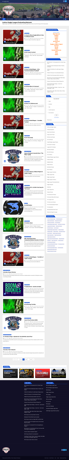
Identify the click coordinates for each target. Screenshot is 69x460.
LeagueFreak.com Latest (53, 59)
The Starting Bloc (27, 50)
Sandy (56, 47)
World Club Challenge (50, 406)
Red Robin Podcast (50, 167)
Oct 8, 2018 (27, 156)
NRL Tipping (48, 394)
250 (31, 359)
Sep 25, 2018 (6, 351)
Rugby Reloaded (27, 33)
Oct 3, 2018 (27, 224)
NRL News (28, 383)
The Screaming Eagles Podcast (52, 204)
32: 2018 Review (28, 205)
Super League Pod (50, 189)
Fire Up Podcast (50, 139)
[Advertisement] (12, 388)
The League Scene (50, 199)
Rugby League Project (56, 44)
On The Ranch (49, 154)
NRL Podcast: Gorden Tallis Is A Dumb (30, 439)
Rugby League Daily (50, 174)
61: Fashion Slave (28, 223)
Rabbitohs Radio (50, 162)
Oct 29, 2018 (27, 72)
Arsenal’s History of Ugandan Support (30, 431)
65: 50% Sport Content (30, 52)
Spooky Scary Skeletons (23, 372)
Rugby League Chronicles (51, 172)
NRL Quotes (48, 403)
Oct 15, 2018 (27, 123)
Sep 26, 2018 (27, 288)
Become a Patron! (56, 32)
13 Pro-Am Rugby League (51, 127)
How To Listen (10, 19)
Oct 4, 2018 (27, 190)
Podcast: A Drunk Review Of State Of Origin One (55, 81)
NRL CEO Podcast (50, 152)
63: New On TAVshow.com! (31, 103)
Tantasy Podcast (50, 192)
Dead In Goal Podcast (51, 132)
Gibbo (56, 54)
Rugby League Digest (51, 177)
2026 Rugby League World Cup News (52, 410)
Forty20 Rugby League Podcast (52, 142)
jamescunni (56, 41)
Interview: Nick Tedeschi (9, 349)
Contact (30, 19)
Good (50, 101)
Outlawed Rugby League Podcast (53, 157)
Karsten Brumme (56, 50)
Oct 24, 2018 (27, 88)
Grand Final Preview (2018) (30, 320)
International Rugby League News (52, 408)
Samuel (56, 45)
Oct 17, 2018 (27, 105)
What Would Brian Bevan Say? (52, 209)
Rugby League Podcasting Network (37, 38)
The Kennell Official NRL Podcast (53, 197)
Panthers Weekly (50, 159)
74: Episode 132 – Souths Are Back (32, 286)
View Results (56, 117)
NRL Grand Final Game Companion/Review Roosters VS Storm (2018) (34, 240)
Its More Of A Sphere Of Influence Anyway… (58, 372)
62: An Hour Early (28, 137)
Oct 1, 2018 (27, 260)
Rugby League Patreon (39, 19)
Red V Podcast (49, 169)
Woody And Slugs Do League (7, 334)
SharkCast (26, 203)
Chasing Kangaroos (50, 129)
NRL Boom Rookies (27, 185)
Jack (56, 51)
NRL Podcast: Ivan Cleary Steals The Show (31, 414)
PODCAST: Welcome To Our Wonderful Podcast (55, 72)
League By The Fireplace (51, 147)
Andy (56, 40)
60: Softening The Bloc (30, 304)
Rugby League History (50, 392)
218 (26, 359)
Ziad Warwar (56, 34)
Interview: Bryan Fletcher (9, 272)
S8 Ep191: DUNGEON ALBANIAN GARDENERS (9, 373)
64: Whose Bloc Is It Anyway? (31, 86)
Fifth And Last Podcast (28, 151)
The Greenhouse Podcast (51, 194)
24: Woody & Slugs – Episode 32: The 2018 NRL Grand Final (17, 336)
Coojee (56, 37)
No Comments (51, 112)
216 (21, 359)
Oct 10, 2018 (27, 139)
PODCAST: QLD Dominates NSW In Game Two (55, 75)
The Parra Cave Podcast (51, 202)
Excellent (50, 104)
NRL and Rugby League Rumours (52, 387)
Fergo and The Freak (50, 134)
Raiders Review (50, 164)
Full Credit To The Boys (6, 270)
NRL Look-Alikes (49, 399)
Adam (56, 38)
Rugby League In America (51, 179)
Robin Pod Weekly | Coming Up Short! (41, 372)
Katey (56, 48)
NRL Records (48, 401)
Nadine (56, 35)
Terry (56, 53)
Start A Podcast (18, 19)
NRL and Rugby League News (51, 385)
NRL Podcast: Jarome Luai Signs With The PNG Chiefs (33, 419)
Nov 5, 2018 (27, 38)
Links (25, 19)
